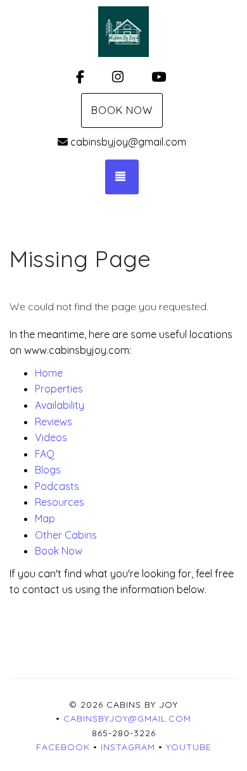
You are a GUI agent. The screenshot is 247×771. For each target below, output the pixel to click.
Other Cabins (66, 535)
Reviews (53, 421)
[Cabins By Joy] (124, 31)
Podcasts (57, 486)
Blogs (48, 469)
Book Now (122, 110)
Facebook (63, 747)
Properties (59, 388)
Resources (59, 502)
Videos (51, 437)
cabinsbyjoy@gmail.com (128, 141)
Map (45, 518)
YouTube (189, 747)
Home (49, 373)
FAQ (44, 454)
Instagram (128, 747)
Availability (59, 405)
